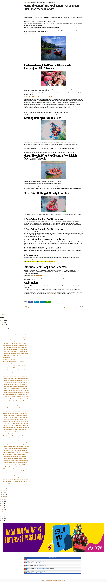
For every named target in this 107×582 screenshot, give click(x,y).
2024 (3, 324)
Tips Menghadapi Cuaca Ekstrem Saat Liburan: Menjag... (15, 460)
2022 (3, 499)
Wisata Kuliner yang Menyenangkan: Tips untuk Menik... (15, 388)
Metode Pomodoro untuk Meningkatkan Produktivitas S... (16, 405)
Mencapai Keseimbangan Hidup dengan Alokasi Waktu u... (16, 353)
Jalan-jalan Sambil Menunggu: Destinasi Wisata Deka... (15, 394)
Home (25, 2)
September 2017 (39, 572)
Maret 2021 (38, 562)
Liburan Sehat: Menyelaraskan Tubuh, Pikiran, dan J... (15, 361)
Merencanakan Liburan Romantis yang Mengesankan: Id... (16, 398)
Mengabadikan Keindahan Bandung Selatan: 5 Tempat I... (16, 380)
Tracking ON (56, 573)
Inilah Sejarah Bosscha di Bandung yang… (43, 568)
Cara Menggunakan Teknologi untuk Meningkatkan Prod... (16, 403)
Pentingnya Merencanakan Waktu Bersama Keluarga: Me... (16, 452)
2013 (3, 518)
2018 (3, 507)
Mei (4, 492)
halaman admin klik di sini (37, 275)
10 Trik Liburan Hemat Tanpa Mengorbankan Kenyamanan (16, 477)
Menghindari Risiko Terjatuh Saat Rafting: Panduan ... (15, 343)
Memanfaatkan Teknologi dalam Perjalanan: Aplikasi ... (15, 464)
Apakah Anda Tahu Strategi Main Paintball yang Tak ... (15, 341)
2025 (3, 322)
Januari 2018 (39, 571)
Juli (4, 488)
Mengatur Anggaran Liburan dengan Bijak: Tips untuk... (15, 462)
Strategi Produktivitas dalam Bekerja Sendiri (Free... (14, 400)
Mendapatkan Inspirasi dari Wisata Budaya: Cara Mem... (15, 415)
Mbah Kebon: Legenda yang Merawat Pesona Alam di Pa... (16, 390)
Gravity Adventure (50, 293)
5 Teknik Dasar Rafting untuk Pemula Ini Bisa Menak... (15, 372)
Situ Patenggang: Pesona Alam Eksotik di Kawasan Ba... (15, 382)
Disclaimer (2, 314)
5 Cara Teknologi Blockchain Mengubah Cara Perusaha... (15, 470)
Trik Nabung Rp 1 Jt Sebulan (9, 359)
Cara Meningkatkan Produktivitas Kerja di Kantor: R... (15, 413)
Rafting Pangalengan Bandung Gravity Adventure (53, 580)
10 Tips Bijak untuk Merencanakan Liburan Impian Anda (15, 481)
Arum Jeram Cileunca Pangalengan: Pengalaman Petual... (16, 448)
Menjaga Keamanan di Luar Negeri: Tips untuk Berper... (15, 384)
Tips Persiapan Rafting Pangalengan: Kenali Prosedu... (15, 419)
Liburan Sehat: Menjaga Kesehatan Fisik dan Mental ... (15, 454)
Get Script (48, 573)
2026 (3, 320)
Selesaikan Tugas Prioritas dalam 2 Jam (12, 355)
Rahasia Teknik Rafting (8, 363)
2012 (3, 520)
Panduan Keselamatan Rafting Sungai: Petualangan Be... (15, 367)
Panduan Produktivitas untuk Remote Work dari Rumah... (16, 411)
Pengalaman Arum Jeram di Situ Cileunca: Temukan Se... (16, 425)
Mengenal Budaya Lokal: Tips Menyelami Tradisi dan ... (15, 450)
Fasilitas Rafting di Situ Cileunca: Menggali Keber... (14, 433)
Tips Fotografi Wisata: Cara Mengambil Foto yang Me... (15, 444)
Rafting (28, 2)
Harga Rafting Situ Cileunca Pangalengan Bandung (41, 96)
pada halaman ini (51, 261)
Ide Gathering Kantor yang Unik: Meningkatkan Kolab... (15, 335)
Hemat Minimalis (6, 357)
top (64, 580)
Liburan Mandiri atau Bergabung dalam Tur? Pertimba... (15, 435)
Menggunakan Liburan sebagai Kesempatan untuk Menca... (16, 392)
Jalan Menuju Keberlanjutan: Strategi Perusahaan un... (15, 466)
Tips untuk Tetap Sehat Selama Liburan (11, 409)
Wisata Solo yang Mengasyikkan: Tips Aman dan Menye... (16, 473)
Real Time (52, 573)
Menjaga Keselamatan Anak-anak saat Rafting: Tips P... (15, 337)
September (5, 483)
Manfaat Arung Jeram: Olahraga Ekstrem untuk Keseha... (16, 386)
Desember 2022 (39, 565)
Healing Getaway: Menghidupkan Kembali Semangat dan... (16, 427)
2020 (3, 503)
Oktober (5, 333)
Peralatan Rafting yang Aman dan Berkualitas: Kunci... (15, 370)
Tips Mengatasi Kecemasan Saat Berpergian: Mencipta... (16, 423)
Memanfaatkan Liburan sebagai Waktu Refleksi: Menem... (16, 347)
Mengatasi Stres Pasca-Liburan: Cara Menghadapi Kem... (16, 378)
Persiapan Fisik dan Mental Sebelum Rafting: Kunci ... (15, 345)
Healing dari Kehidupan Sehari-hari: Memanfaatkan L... (15, 458)
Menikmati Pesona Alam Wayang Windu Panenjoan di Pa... (16, 396)
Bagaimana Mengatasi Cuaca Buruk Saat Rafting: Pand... (16, 339)
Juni (4, 490)
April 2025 (38, 559)
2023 (3, 327)
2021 (3, 501)
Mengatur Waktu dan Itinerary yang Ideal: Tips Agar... (15, 456)
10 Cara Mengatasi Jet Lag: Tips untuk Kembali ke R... (15, 468)
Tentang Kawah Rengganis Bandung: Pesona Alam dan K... (16, 376)
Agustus (5, 486)
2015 (3, 514)
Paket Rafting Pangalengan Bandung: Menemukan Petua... (16, 431)
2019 (3, 505)
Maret (4, 496)
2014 (3, 516)
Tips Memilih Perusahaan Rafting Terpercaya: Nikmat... (15, 349)
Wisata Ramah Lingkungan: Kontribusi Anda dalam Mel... (16, 417)
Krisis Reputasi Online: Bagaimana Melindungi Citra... (15, 475)
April (4, 494)
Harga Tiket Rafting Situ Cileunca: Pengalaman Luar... (15, 438)
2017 (3, 509)
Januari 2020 (39, 561)
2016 (3, 511)
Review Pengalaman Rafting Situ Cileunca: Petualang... (15, 442)
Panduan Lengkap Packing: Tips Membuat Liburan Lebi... (15, 479)
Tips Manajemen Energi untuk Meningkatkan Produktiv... (15, 407)
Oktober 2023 (39, 569)
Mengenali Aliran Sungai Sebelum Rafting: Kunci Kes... (15, 365)
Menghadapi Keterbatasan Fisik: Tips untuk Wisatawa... (15, 440)
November (5, 331)
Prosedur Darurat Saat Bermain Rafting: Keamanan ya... (15, 351)
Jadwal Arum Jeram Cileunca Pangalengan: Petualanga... (16, 421)
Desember (5, 328)
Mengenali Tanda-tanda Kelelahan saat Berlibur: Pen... (15, 374)
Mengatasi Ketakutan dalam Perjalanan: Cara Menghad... (16, 446)
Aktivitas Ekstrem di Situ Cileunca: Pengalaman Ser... (15, 429)
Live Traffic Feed (52, 557)
